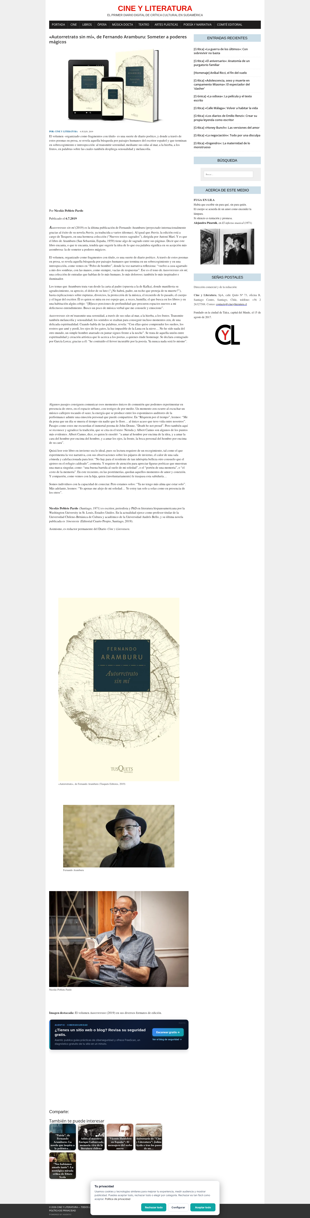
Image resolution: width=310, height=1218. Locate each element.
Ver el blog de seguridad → (167, 1039)
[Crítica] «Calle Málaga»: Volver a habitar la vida (226, 108)
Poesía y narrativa (198, 25)
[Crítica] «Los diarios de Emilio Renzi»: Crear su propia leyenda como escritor (225, 118)
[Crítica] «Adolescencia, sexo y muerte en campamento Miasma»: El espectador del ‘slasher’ (222, 84)
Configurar (178, 1207)
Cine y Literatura (66, 131)
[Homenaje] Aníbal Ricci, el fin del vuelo (220, 73)
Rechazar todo (154, 1207)
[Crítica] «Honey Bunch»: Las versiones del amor (227, 128)
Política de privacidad (62, 1210)
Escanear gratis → (168, 1032)
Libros (87, 25)
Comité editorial (229, 25)
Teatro (143, 25)
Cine (74, 25)
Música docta (122, 25)
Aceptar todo (203, 1207)
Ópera (102, 25)
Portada (58, 25)
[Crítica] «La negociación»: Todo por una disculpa (227, 135)
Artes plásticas (166, 25)
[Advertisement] (119, 180)
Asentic (67, 1214)
